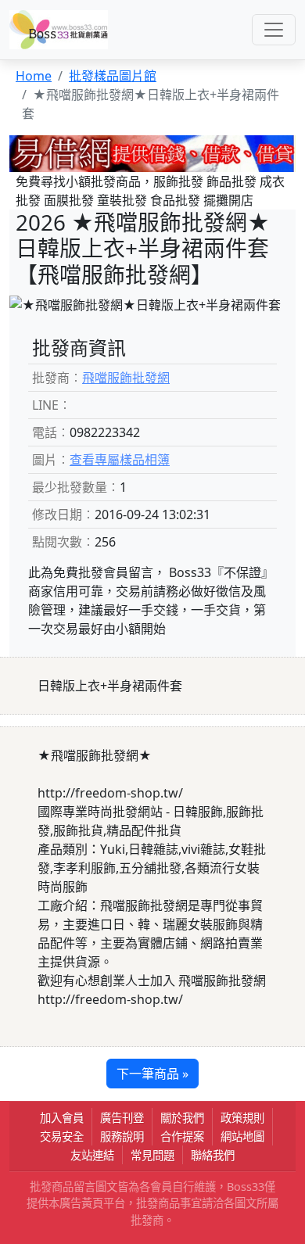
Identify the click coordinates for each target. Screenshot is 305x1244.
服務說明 (122, 1136)
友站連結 (92, 1155)
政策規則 (242, 1117)
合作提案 (182, 1136)
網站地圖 (242, 1136)
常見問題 (152, 1155)
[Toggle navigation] (274, 29)
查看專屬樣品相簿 (120, 459)
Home (34, 75)
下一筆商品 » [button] (152, 1073)
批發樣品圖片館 (112, 75)
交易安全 (62, 1136)
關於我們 (182, 1117)
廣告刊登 (122, 1117)
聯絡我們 (213, 1155)
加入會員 (62, 1117)
